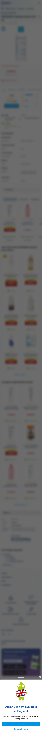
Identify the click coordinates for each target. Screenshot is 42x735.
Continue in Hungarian (21, 729)
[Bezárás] (40, 677)
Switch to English (21, 724)
